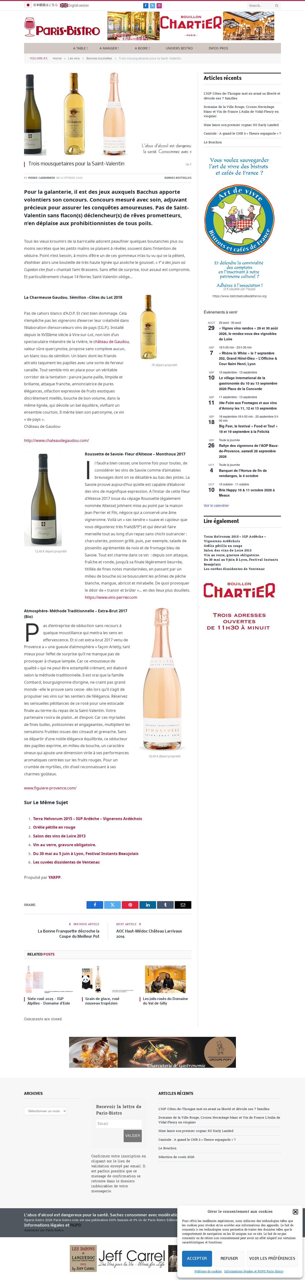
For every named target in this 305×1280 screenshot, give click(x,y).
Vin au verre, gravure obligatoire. (64, 844)
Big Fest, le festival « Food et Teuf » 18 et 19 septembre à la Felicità (248, 429)
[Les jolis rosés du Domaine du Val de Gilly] (165, 979)
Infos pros (218, 48)
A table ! (80, 48)
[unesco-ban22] (239, 297)
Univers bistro (179, 48)
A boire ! (142, 48)
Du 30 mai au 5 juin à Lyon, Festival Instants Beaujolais (85, 853)
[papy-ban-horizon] (152, 1052)
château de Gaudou (111, 341)
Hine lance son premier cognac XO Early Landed (241, 125)
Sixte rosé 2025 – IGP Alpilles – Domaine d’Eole (48, 1001)
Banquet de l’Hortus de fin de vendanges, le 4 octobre (243, 473)
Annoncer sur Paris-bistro (44, 1230)
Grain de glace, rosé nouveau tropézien (102, 1001)
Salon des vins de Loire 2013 (59, 836)
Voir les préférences (272, 1259)
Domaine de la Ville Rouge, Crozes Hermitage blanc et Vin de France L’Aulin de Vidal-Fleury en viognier (241, 112)
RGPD (75, 1225)
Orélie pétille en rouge (54, 827)
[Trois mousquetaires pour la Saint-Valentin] (107, 114)
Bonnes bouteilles (178, 178)
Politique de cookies (208, 1272)
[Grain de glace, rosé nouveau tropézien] (108, 979)
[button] (295, 1211)
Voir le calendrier (216, 505)
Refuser (229, 1259)
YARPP (54, 877)
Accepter (197, 1259)
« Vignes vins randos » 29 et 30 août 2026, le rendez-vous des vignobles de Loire (248, 333)
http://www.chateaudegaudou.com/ (56, 440)
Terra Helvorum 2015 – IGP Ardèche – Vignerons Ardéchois (87, 818)
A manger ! (109, 48)
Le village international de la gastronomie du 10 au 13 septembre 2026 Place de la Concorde (248, 383)
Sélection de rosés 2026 (176, 1157)
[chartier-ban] (190, 39)
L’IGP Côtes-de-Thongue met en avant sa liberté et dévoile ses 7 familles (213, 1109)
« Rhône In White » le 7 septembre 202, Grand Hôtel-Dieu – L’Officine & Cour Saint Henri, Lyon (248, 358)
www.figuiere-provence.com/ (50, 788)
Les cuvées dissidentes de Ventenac (66, 862)
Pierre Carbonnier (41, 178)
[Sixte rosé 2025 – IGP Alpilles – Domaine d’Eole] (50, 979)
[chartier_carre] (239, 651)
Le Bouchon (213, 142)
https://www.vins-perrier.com (111, 597)
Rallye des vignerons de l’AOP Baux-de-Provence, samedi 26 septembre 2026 (249, 451)
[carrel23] (152, 1258)
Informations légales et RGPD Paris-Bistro (253, 1272)
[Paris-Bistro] (62, 27)
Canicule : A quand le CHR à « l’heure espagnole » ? (242, 133)
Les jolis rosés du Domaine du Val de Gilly (165, 1001)
